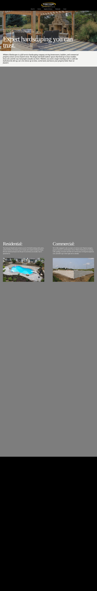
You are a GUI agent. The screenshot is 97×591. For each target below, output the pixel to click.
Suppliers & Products (48, 9)
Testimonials (57, 9)
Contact (64, 9)
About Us (33, 9)
